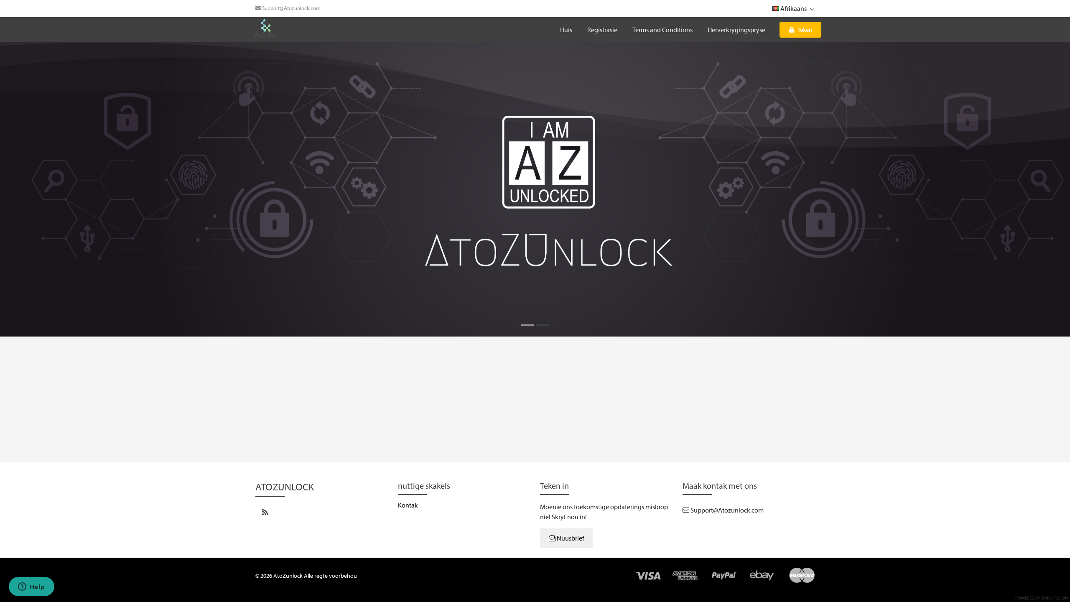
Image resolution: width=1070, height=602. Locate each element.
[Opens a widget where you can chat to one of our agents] (31, 587)
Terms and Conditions (662, 30)
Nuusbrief (569, 538)
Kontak (408, 505)
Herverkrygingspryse (736, 30)
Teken (804, 29)
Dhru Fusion (1054, 598)
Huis (566, 30)
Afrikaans (793, 8)
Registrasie (602, 30)
